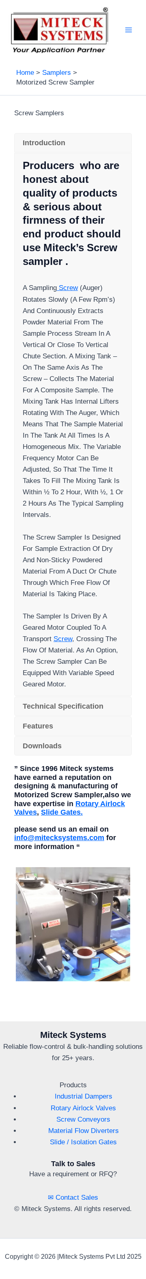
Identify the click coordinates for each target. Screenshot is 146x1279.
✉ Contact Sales (73, 1197)
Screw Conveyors (83, 1119)
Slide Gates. (62, 812)
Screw (67, 288)
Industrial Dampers (83, 1096)
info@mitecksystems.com (59, 838)
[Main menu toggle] (129, 30)
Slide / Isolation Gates (83, 1142)
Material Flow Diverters (83, 1131)
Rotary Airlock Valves (83, 1108)
